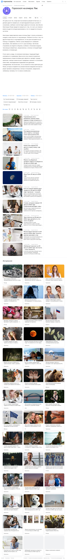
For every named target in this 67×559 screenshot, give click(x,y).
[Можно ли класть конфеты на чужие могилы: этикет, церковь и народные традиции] (12, 358)
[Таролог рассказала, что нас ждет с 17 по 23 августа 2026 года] (33, 525)
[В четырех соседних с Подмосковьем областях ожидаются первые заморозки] (54, 525)
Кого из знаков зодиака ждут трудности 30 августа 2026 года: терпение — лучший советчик (33, 190)
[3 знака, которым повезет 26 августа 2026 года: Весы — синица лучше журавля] (12, 441)
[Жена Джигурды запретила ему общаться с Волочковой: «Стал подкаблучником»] (33, 420)
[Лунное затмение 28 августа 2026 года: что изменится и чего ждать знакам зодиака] (33, 337)
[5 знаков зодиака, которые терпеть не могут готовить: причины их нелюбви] (12, 337)
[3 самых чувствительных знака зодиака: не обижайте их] (12, 295)
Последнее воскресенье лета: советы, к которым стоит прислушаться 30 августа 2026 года (31, 133)
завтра (15, 17)
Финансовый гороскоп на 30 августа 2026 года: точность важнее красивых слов (33, 233)
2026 (30, 17)
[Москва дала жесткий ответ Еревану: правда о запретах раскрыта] (54, 316)
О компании (7, 558)
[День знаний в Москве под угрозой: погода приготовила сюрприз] (54, 399)
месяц (25, 17)
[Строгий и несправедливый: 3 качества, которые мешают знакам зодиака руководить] (12, 504)
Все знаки (5, 109)
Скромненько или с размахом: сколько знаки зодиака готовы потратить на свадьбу (33, 118)
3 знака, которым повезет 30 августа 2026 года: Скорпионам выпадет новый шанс (33, 204)
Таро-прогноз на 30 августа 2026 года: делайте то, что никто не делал (32, 219)
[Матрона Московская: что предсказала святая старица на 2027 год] (33, 274)
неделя (20, 17)
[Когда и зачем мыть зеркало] (54, 546)
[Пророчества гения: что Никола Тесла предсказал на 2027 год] (33, 504)
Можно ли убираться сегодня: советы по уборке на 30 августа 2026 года (33, 161)
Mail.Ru (2, 558)
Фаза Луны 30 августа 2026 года (32, 175)
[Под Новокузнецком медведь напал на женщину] (54, 379)
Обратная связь (47, 558)
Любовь (33, 95)
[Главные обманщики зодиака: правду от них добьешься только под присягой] (54, 295)
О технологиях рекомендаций (56, 558)
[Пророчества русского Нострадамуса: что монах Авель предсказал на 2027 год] (33, 295)
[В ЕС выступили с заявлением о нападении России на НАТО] (12, 420)
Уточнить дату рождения (19, 5)
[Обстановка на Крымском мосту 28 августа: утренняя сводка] (33, 399)
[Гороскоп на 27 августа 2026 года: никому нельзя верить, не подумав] (12, 546)
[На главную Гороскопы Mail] (7, 1)
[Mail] (2, 1)
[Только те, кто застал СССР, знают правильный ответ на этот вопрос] (54, 462)
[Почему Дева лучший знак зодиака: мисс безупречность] (12, 525)
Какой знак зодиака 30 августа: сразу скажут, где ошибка (32, 147)
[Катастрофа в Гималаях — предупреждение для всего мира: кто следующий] (12, 274)
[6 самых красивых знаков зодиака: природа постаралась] (33, 316)
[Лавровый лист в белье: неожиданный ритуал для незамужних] (54, 337)
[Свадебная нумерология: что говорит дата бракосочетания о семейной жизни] (12, 379)
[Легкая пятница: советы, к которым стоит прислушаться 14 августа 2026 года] (54, 358)
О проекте (25, 558)
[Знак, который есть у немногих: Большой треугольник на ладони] (54, 274)
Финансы (5, 95)
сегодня (10, 17)
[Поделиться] (42, 5)
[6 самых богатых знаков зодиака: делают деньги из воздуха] (33, 462)
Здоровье (19, 95)
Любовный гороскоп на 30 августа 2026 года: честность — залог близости (33, 247)
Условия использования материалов (35, 558)
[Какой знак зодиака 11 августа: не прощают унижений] (54, 483)
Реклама (12, 558)
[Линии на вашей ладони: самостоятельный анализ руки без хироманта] (33, 379)
